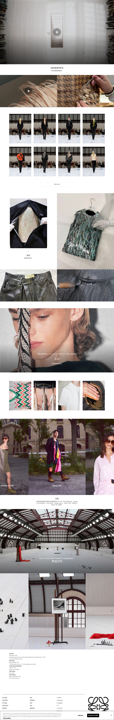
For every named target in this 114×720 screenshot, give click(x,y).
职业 (31, 703)
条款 (31, 705)
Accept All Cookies (93, 715)
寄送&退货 (5, 700)
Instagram (60, 703)
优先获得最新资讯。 (57, 363)
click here (80, 715)
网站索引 (4, 708)
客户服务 (4, 697)
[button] (57, 32)
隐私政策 (32, 708)
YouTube (60, 708)
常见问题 (4, 703)
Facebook (60, 700)
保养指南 (32, 700)
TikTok (59, 697)
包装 (31, 697)
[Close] (111, 715)
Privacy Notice (7, 718)
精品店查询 (5, 705)
